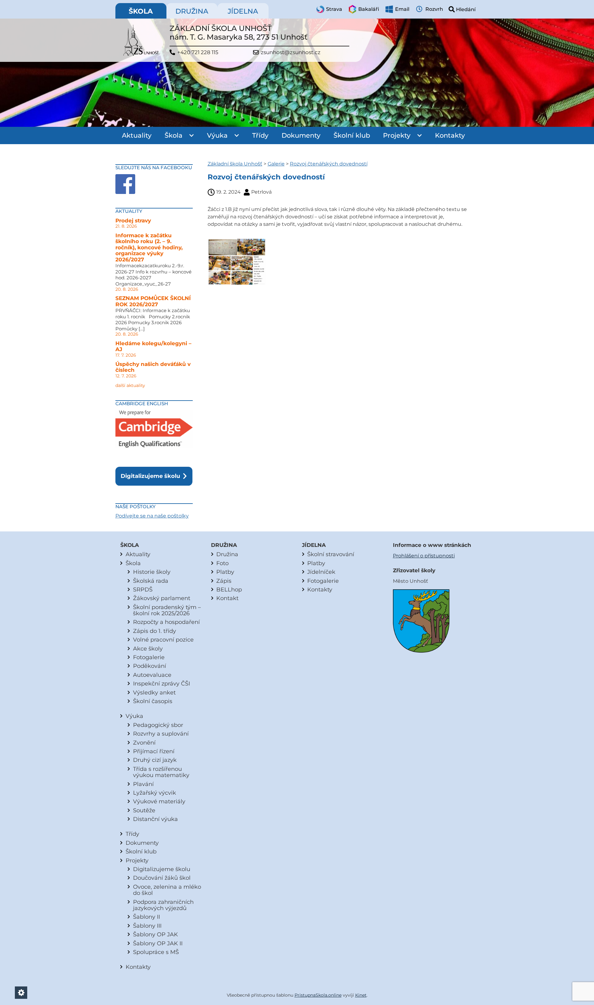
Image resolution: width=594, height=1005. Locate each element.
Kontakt (227, 598)
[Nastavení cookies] (21, 992)
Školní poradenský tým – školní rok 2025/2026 (167, 610)
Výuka (217, 135)
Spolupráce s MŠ (156, 952)
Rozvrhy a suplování (161, 733)
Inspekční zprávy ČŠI (161, 683)
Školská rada (150, 581)
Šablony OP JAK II (158, 943)
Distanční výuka (155, 819)
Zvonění (144, 742)
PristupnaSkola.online (318, 995)
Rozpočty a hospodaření (166, 622)
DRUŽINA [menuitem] (191, 11)
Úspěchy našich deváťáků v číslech (153, 367)
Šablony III (147, 925)
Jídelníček (321, 572)
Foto (222, 563)
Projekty (397, 135)
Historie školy (151, 572)
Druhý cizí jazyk (155, 760)
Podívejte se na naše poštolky (152, 516)
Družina (227, 554)
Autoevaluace (152, 675)
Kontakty (450, 135)
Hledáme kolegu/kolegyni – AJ (153, 346)
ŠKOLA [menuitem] (141, 11)
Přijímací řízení (153, 751)
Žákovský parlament (161, 598)
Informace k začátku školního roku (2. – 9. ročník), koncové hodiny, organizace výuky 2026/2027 (149, 247)
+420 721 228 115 (197, 52)
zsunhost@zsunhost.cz (291, 52)
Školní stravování (330, 554)
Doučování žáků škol (162, 877)
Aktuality (137, 135)
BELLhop (229, 589)
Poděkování (149, 666)
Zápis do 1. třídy (154, 631)
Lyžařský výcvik (154, 792)
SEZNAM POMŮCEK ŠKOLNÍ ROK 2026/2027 (153, 301)
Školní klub (352, 135)
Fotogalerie (149, 657)
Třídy (260, 135)
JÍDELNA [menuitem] (243, 11)
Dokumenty (301, 135)
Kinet (361, 995)
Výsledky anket (154, 692)
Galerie (276, 164)
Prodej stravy (133, 220)
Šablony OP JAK (155, 934)
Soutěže (144, 810)
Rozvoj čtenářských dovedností (329, 164)
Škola (174, 135)
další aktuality (130, 385)
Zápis (223, 581)
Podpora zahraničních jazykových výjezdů (163, 905)
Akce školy (148, 648)
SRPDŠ (143, 589)
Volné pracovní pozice (163, 639)
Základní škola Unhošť (235, 164)
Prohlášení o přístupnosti (424, 556)
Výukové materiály (159, 801)
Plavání (143, 784)
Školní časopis (152, 701)
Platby (225, 572)
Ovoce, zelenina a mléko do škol (167, 889)
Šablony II (146, 916)
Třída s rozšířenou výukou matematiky (161, 772)
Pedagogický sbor (158, 725)
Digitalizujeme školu (150, 476)
